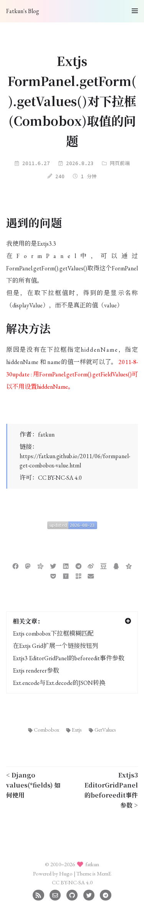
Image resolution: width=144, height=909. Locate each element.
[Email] (55, 894)
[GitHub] (72, 894)
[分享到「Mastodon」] (28, 565)
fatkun (46, 434)
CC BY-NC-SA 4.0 (60, 478)
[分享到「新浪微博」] (91, 565)
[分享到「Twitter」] (53, 565)
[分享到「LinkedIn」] (66, 565)
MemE (104, 873)
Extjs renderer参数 (36, 670)
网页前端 (120, 163)
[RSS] (38, 894)
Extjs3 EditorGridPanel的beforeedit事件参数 (68, 658)
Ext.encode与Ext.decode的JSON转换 (59, 683)
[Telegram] (105, 894)
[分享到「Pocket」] (53, 575)
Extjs (77, 729)
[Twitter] (88, 894)
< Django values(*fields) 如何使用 (33, 785)
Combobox (46, 729)
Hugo (66, 873)
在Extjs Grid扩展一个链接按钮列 (55, 646)
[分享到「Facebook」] (15, 565)
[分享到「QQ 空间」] (129, 565)
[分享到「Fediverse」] (40, 565)
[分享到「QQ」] (116, 565)
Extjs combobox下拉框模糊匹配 (53, 633)
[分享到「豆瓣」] (103, 565)
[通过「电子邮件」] (91, 575)
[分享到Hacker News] (66, 575)
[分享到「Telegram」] (78, 565)
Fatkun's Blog (22, 11)
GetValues (105, 729)
